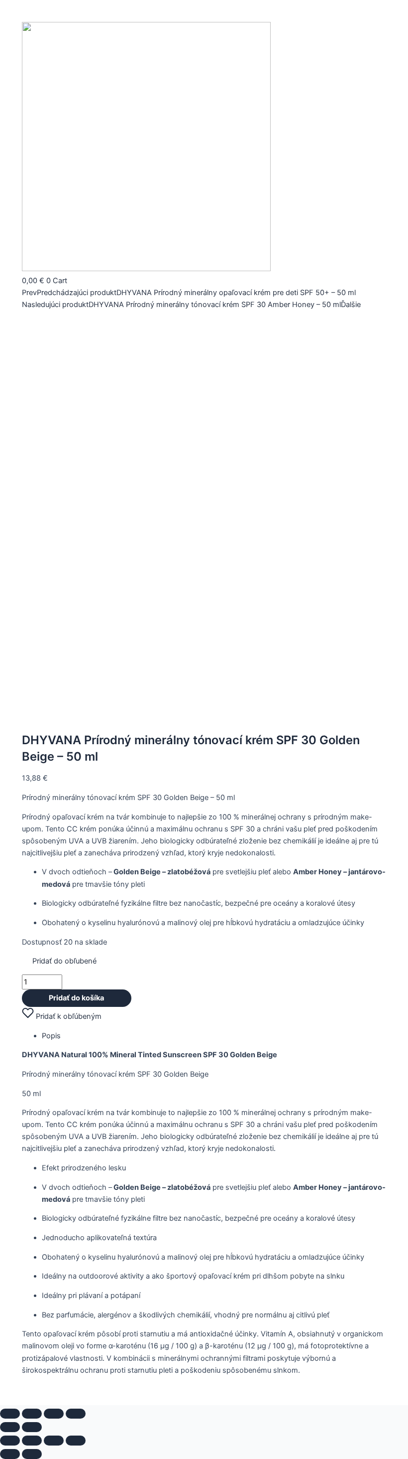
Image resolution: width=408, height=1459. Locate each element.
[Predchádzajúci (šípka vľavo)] (10, 1427)
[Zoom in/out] (10, 1414)
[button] (59, 961)
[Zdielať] (54, 1414)
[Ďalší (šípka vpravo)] (32, 1427)
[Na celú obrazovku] (32, 1414)
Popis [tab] (51, 1035)
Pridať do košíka (76, 997)
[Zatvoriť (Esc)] (76, 1414)
